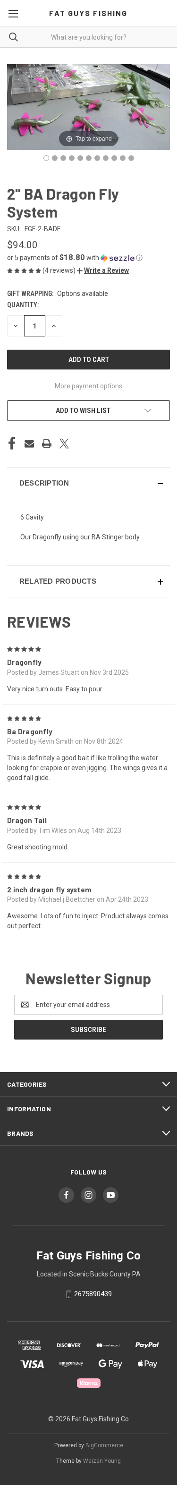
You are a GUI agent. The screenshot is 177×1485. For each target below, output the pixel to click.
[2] (46, 158)
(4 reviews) (59, 270)
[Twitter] (64, 443)
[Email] (29, 443)
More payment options (88, 386)
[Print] (46, 443)
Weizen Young (102, 1461)
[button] (88, 257)
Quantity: (23, 305)
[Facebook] (12, 443)
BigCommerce (104, 1445)
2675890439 (93, 1294)
